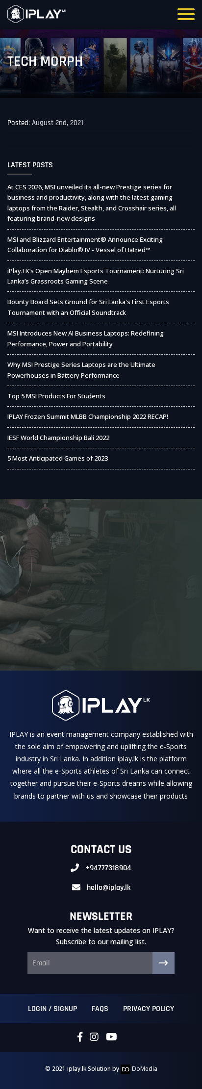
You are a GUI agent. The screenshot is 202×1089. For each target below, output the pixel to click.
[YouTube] (111, 1037)
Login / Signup (52, 1009)
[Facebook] (79, 1037)
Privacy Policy (148, 1009)
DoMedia (143, 1068)
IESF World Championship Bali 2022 (58, 437)
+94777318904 (108, 868)
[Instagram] (94, 1037)
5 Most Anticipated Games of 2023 (57, 458)
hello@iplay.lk (108, 887)
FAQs (100, 1009)
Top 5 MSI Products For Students (56, 395)
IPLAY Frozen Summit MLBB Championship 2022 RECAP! (87, 416)
